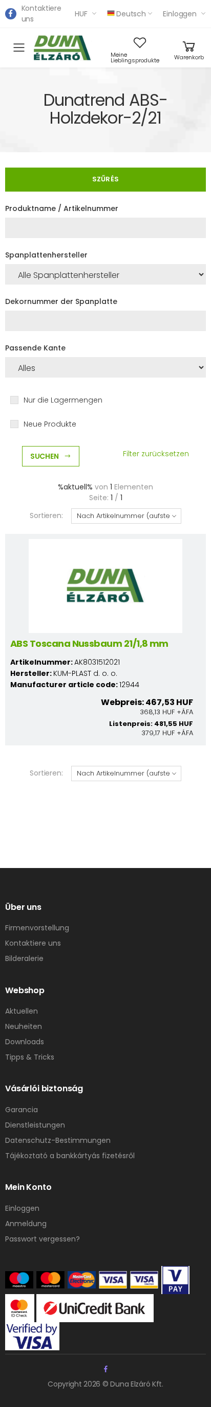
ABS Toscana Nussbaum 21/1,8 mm (89, 643)
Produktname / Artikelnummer (61, 208)
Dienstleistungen (35, 1125)
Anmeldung (26, 1223)
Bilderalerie (24, 958)
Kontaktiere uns (41, 13)
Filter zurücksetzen (156, 454)
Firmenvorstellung (37, 928)
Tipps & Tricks (29, 1057)
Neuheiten (23, 1026)
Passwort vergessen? (42, 1239)
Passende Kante (35, 348)
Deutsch (131, 14)
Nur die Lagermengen (63, 400)
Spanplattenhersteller (46, 255)
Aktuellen (21, 1011)
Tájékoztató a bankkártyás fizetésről (70, 1156)
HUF (81, 14)
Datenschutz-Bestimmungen (58, 1140)
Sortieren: (46, 515)
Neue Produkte (50, 424)
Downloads (24, 1042)
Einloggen (180, 14)
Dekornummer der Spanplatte (61, 301)
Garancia (21, 1110)
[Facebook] (10, 13)
